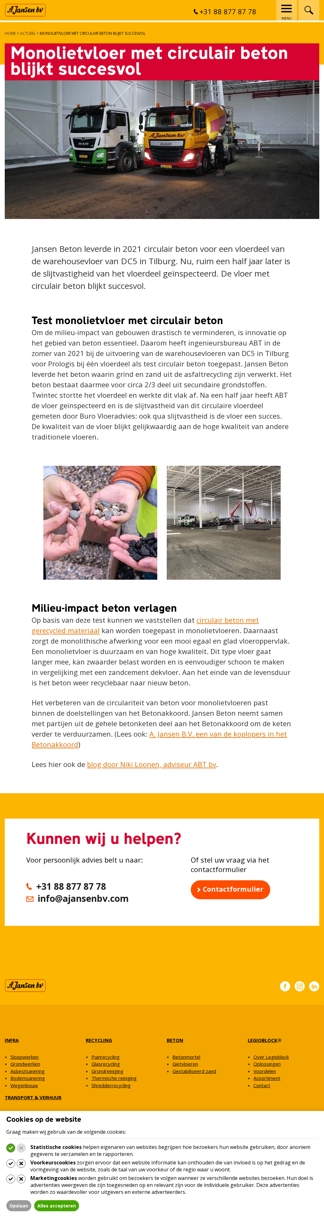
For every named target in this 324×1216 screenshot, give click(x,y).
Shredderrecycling (111, 1085)
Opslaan (18, 1206)
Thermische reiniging (114, 1078)
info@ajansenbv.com (83, 898)
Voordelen (264, 1071)
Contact (261, 1085)
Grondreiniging (107, 1071)
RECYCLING (99, 1040)
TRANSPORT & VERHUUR (33, 1097)
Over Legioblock (271, 1057)
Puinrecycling (105, 1057)
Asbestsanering (27, 1071)
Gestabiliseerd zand (194, 1071)
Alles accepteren (56, 1206)
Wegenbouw (24, 1085)
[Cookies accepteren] (10, 1148)
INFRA (12, 1040)
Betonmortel (186, 1057)
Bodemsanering (27, 1078)
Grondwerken (25, 1064)
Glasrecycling (105, 1064)
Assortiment (266, 1078)
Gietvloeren (185, 1064)
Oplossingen (267, 1064)
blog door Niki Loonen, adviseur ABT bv (151, 764)
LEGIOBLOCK (262, 1040)
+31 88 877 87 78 (228, 11)
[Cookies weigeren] (21, 1148)
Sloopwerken (24, 1057)
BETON (175, 1040)
